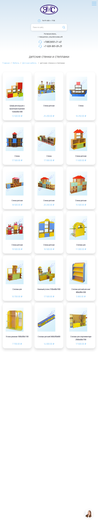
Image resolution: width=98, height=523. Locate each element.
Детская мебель (29, 63)
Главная (6, 63)
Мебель (16, 63)
